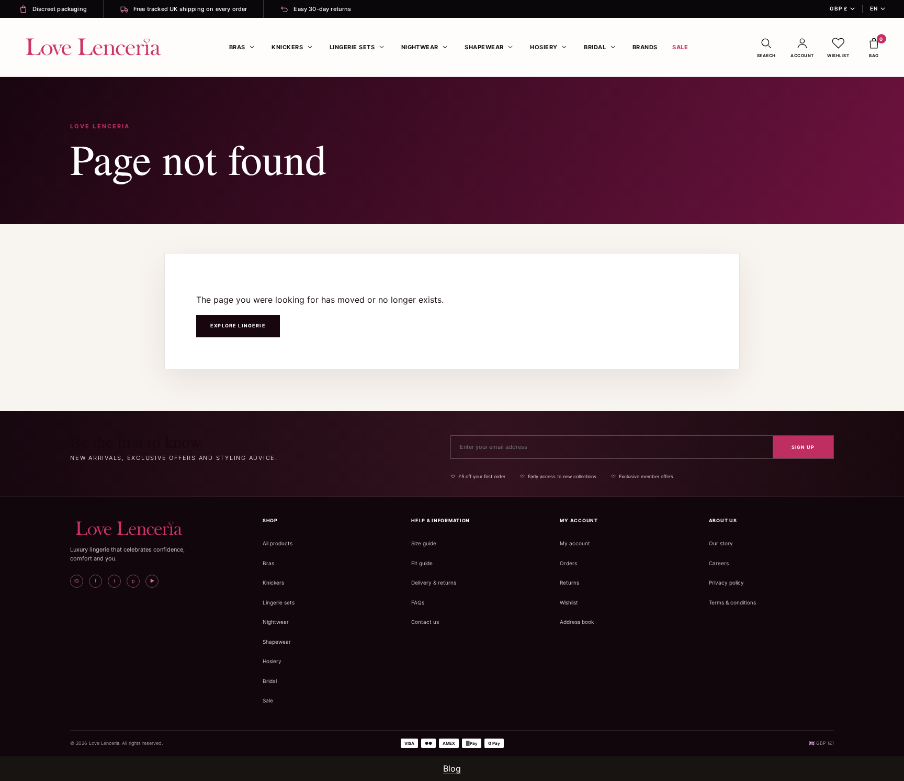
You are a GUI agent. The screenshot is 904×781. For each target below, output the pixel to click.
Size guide (423, 543)
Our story (721, 543)
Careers (719, 563)
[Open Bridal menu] (612, 47)
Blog (452, 768)
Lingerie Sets (352, 47)
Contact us (425, 622)
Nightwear (419, 47)
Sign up (803, 447)
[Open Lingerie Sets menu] (381, 47)
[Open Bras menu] (252, 47)
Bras (237, 47)
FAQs (417, 602)
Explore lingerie (238, 325)
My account (575, 543)
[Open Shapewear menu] (510, 47)
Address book (577, 622)
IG (76, 581)
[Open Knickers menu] (309, 47)
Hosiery (543, 47)
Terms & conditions (732, 602)
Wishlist (569, 602)
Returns (569, 582)
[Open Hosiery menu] (564, 47)
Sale (680, 47)
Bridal (595, 47)
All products (277, 543)
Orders (568, 563)
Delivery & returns (433, 582)
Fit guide (422, 563)
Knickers (287, 47)
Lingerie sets (279, 602)
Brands (645, 47)
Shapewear (484, 47)
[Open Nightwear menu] (445, 47)
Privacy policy (726, 582)
